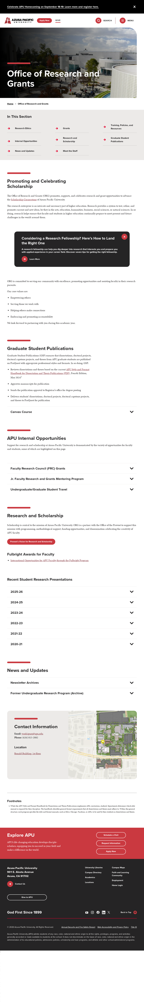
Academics (90, 877)
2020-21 (16, 644)
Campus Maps (118, 867)
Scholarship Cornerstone (24, 199)
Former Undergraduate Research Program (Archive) (47, 693)
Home (10, 103)
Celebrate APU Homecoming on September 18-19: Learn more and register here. (53, 7)
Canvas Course (21, 412)
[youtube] (86, 912)
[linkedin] (103, 912)
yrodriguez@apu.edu (32, 733)
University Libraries (94, 867)
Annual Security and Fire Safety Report (78, 927)
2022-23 (17, 623)
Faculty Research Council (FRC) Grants (38, 468)
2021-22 (16, 633)
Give (57, 20)
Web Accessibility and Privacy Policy (113, 927)
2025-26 (17, 591)
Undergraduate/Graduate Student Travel (39, 489)
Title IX (134, 927)
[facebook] (98, 912)
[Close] (134, 7)
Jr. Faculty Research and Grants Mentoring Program (47, 479)
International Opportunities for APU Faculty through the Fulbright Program (50, 560)
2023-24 (17, 612)
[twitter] (109, 912)
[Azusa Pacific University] (18, 20)
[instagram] (92, 912)
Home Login (117, 885)
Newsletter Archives (25, 682)
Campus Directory (93, 872)
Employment (117, 880)
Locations (89, 882)
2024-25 (17, 602)
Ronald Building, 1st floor (27, 753)
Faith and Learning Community (120, 874)
